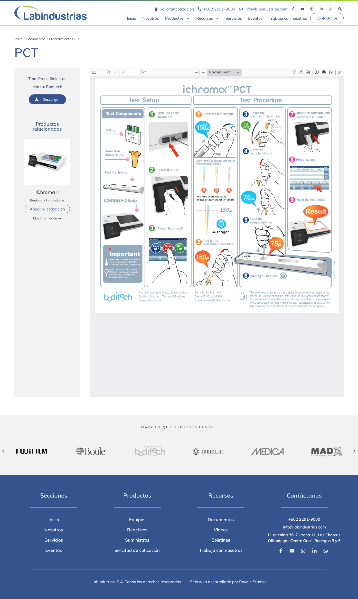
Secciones (53, 495)
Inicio (131, 18)
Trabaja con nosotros (288, 18)
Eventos (255, 18)
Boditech (54, 86)
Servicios (234, 18)
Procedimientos (61, 39)
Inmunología (55, 200)
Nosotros (150, 18)
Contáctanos (304, 495)
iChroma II (47, 192)
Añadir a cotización (47, 209)
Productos (174, 18)
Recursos (204, 18)
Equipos (36, 200)
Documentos (36, 39)
